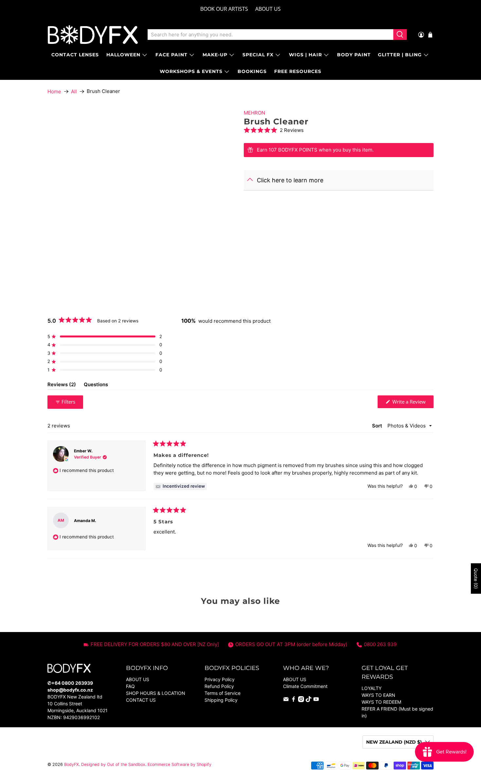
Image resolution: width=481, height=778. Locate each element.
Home (54, 91)
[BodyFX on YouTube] (316, 700)
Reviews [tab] (61, 385)
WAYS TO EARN (378, 695)
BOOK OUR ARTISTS (224, 8)
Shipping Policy (221, 700)
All (74, 91)
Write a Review (412, 403)
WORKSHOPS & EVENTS (191, 71)
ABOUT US (268, 8)
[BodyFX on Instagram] (301, 700)
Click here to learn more (290, 180)
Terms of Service (222, 693)
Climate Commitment (305, 686)
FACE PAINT (171, 55)
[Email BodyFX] (286, 700)
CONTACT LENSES (75, 55)
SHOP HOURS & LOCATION (155, 693)
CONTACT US (141, 700)
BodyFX (71, 764)
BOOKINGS (252, 71)
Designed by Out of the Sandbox (113, 764)
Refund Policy (219, 686)
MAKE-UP (215, 55)
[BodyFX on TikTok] (309, 700)
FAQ (130, 686)
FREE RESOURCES (297, 71)
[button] (339, 130)
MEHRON (254, 113)
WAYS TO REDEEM (381, 702)
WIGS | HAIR (305, 55)
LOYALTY (372, 688)
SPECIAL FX (258, 55)
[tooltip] (180, 486)
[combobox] (270, 34)
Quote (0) (476, 578)
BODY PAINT (354, 55)
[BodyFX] (93, 34)
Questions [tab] (96, 385)
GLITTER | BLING (400, 55)
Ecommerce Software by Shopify (179, 764)
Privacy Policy (220, 679)
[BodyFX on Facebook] (293, 700)
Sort (377, 426)
